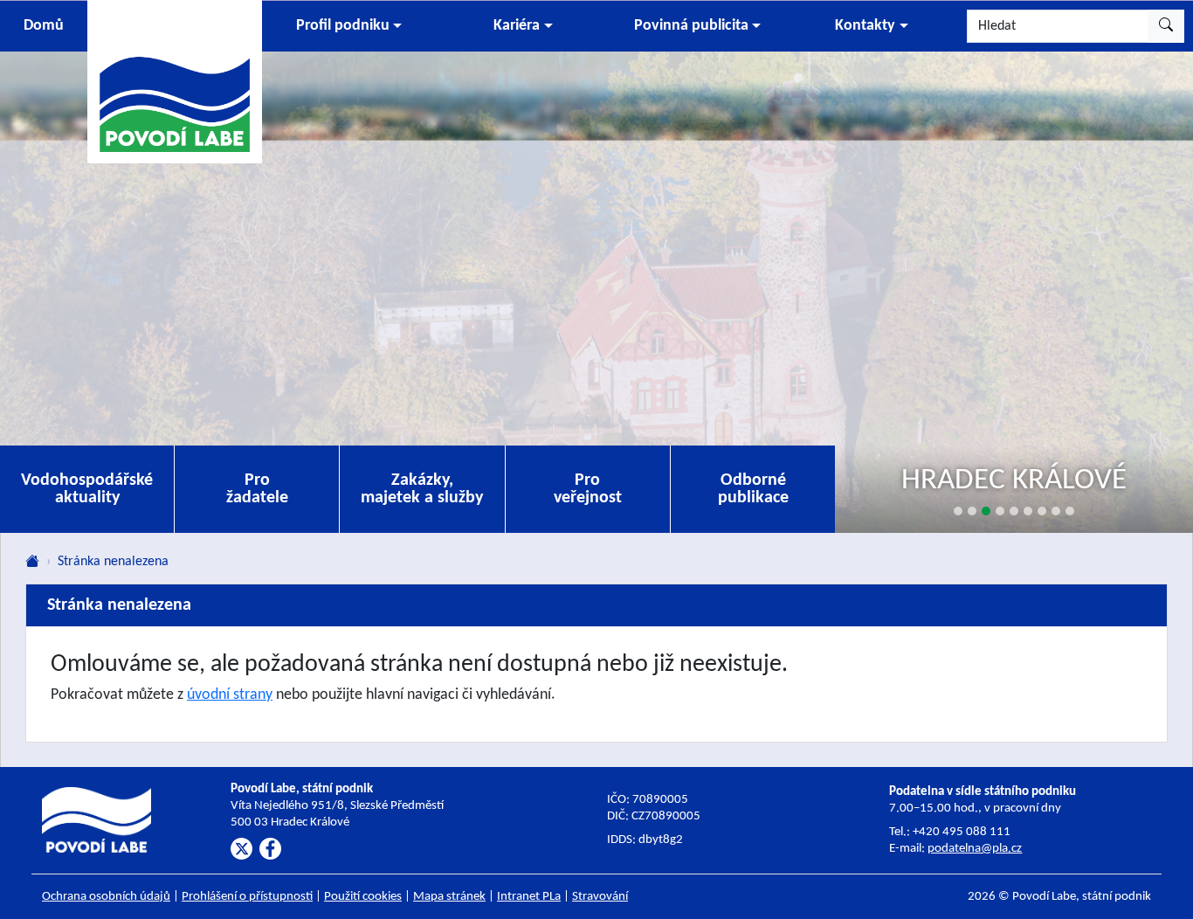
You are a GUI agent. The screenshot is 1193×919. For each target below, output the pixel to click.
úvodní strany (229, 695)
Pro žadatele (257, 489)
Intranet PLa (529, 896)
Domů (44, 25)
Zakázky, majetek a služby (422, 489)
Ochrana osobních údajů (106, 896)
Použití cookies (363, 896)
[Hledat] (1166, 26)
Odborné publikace (753, 489)
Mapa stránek (449, 896)
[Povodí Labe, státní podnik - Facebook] (270, 849)
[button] (349, 26)
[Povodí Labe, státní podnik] (174, 80)
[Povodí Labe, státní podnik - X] (241, 849)
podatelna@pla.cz (975, 848)
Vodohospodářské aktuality (87, 489)
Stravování (600, 896)
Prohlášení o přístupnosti (247, 896)
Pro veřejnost (588, 489)
